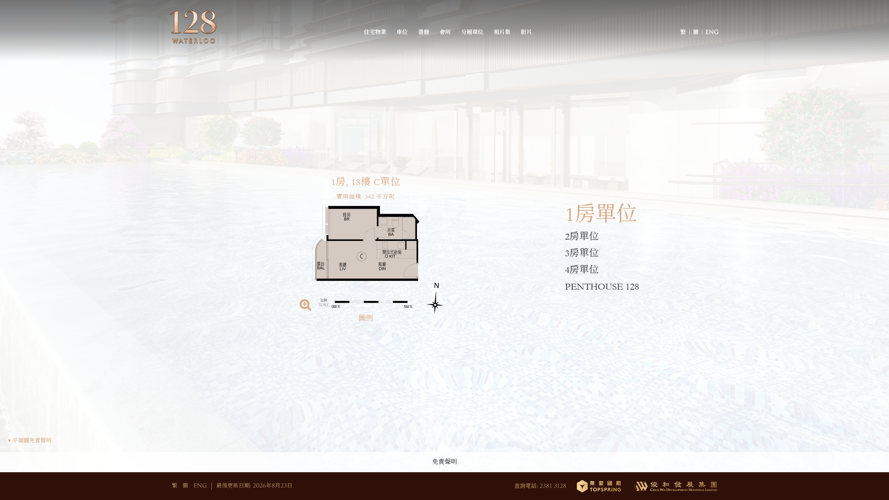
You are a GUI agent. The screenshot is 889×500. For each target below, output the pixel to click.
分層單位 (472, 32)
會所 (445, 32)
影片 (526, 32)
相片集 (502, 32)
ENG (712, 32)
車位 (402, 32)
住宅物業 (375, 32)
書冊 (423, 32)
